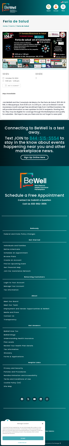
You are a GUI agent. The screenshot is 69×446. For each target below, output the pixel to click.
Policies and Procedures (15, 372)
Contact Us (9, 316)
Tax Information (11, 290)
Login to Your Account (14, 283)
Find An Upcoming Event (15, 264)
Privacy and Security (13, 368)
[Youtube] (34, 399)
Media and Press (11, 312)
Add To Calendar (12, 85)
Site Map (8, 386)
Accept (23, 438)
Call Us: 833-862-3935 (35, 203)
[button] (42, 423)
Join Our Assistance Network (17, 271)
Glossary (8, 353)
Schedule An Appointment (16, 253)
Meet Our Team (11, 305)
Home (5, 26)
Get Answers (34, 325)
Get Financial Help (12, 267)
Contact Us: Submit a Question (34, 200)
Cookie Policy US (22, 442)
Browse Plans (10, 256)
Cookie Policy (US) (12, 383)
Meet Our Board (11, 301)
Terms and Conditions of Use (17, 379)
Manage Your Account (14, 286)
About (34, 296)
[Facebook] (22, 399)
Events (12, 26)
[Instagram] (47, 399)
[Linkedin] (40, 399)
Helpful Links (34, 362)
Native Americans (12, 249)
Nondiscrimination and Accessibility (20, 375)
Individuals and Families (15, 246)
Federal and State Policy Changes (19, 234)
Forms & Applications (14, 357)
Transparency (10, 320)
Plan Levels (9, 342)
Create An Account (13, 260)
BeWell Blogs (9, 335)
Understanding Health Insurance (19, 338)
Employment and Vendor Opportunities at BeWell (26, 309)
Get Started (34, 240)
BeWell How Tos (11, 331)
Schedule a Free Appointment (34, 195)
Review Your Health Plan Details (18, 346)
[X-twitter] (28, 399)
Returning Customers (34, 277)
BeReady (34, 228)
